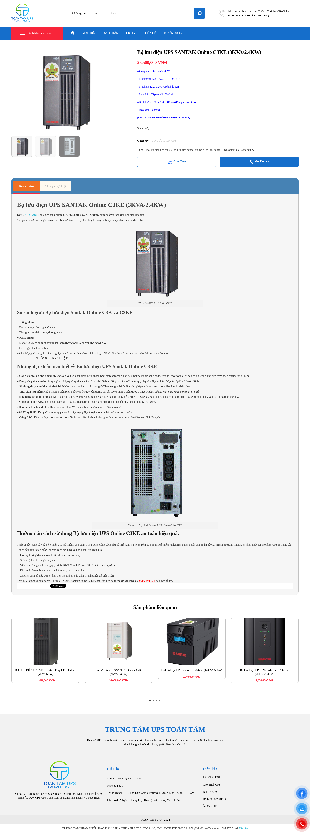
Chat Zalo (179, 161)
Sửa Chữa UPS (211, 777)
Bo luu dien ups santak (159, 149)
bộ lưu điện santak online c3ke (190, 149)
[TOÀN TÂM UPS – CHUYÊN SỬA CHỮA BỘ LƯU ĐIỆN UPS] (22, 13)
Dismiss (243, 828)
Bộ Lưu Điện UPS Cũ (215, 798)
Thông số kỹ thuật (55, 186)
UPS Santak (32, 214)
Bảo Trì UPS (210, 791)
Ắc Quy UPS (210, 806)
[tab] (26, 186)
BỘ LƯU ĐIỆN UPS (164, 140)
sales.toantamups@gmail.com (124, 778)
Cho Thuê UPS (211, 784)
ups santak (215, 149)
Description (27, 186)
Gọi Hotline (262, 161)
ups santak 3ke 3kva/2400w (238, 149)
